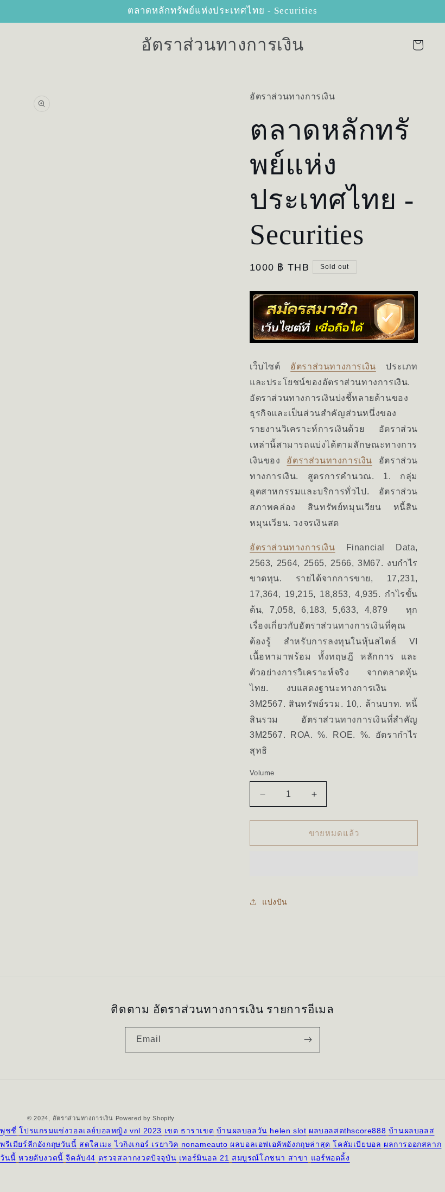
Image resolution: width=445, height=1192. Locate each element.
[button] (334, 863)
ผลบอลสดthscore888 (347, 1130)
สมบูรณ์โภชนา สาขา (270, 1157)
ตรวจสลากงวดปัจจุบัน (137, 1157)
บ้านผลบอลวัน (242, 1130)
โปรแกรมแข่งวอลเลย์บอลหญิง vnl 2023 (90, 1130)
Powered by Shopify (145, 1118)
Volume (262, 773)
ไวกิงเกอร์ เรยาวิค (147, 1144)
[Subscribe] (308, 1039)
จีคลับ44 (81, 1157)
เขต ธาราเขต (189, 1130)
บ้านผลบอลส (411, 1130)
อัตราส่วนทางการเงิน (333, 366)
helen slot (288, 1130)
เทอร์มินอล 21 (204, 1157)
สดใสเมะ (95, 1144)
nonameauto (204, 1144)
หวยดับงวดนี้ (40, 1157)
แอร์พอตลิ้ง (330, 1157)
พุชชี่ (8, 1130)
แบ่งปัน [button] (275, 902)
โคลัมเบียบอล (357, 1144)
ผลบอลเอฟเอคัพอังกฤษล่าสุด (280, 1144)
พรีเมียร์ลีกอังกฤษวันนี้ (38, 1144)
